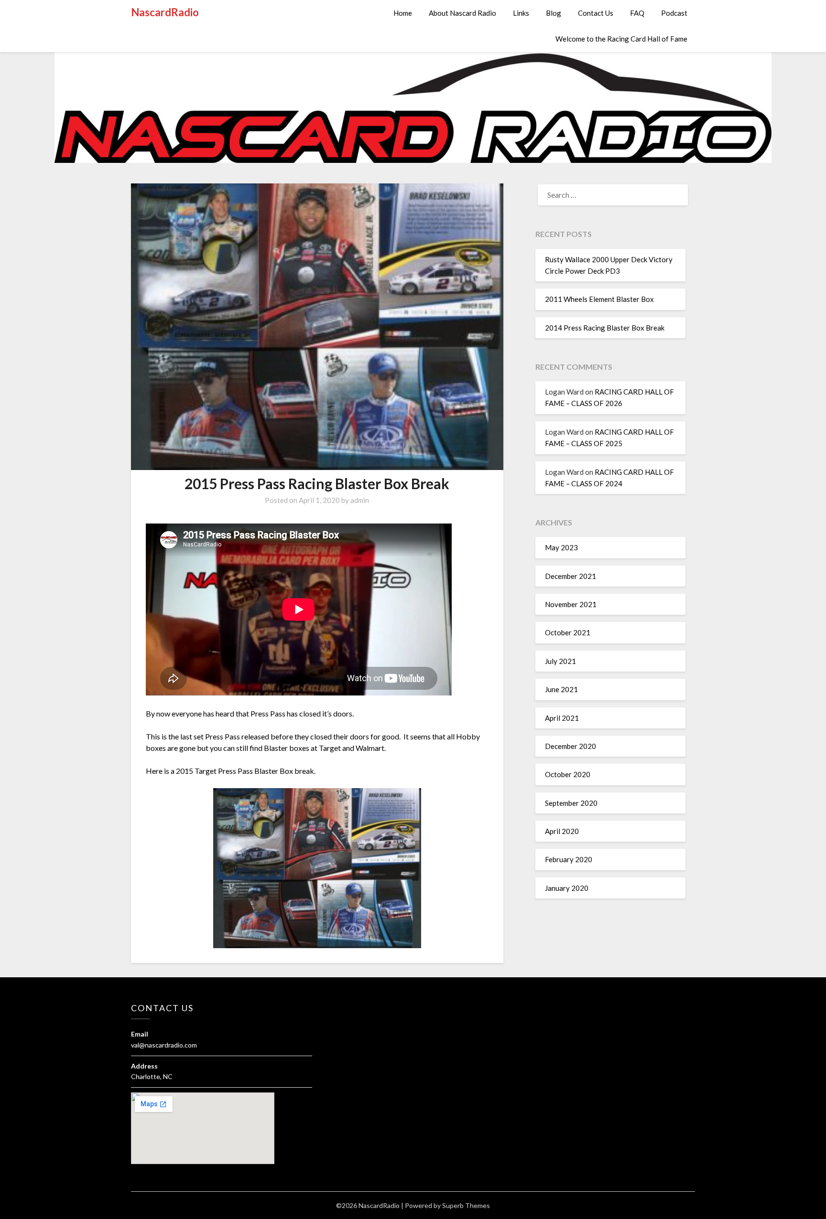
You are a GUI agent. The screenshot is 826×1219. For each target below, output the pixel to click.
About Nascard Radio (462, 13)
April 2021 (562, 718)
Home (402, 13)
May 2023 (561, 547)
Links (521, 13)
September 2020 (571, 803)
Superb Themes (466, 1205)
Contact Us (595, 13)
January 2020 (566, 888)
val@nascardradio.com (164, 1045)
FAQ (637, 13)
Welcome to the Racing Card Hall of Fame (621, 38)
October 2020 (567, 774)
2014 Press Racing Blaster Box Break (604, 327)
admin (359, 500)
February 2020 (568, 859)
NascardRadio (165, 12)
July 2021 (560, 661)
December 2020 (570, 746)
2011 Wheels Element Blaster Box (599, 299)
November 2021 (571, 604)
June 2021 (561, 689)
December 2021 (570, 576)
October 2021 (567, 632)
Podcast (674, 13)
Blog (553, 13)
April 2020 (562, 831)
